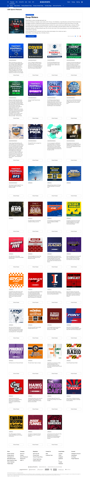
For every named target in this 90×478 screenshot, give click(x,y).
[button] (8, 2)
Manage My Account (76, 453)
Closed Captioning (37, 459)
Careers (22, 455)
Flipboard (61, 463)
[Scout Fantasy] (61, 469)
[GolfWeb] (67, 469)
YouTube (60, 453)
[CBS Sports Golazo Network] (55, 466)
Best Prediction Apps (12, 460)
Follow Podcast (31, 36)
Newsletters (74, 455)
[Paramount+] (40, 469)
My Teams (73, 457)
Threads (60, 462)
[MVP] (55, 469)
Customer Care (49, 455)
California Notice (36, 460)
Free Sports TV (10, 457)
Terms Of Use (36, 453)
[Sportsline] (32, 469)
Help (47, 453)
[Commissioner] (48, 469)
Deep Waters (32, 17)
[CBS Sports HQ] (42, 466)
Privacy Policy (36, 455)
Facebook (61, 458)
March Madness (10, 462)
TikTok (60, 455)
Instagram (61, 457)
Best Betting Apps (11, 458)
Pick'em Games (10, 453)
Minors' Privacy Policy (37, 457)
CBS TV (22, 460)
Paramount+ (22, 458)
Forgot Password (75, 458)
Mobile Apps (10, 463)
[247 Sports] (23, 469)
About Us (22, 453)
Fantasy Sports (10, 455)
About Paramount (24, 457)
